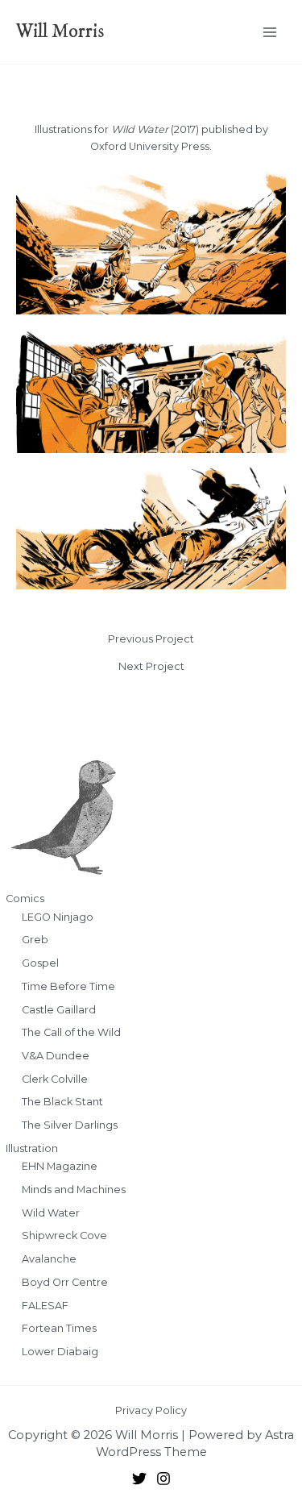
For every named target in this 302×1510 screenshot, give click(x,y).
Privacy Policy (151, 1410)
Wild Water (51, 1213)
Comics (25, 898)
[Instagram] (163, 1478)
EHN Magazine (59, 1166)
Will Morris (60, 31)
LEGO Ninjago (57, 917)
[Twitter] (139, 1478)
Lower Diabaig (60, 1352)
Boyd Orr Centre (65, 1282)
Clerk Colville (55, 1079)
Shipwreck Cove (64, 1235)
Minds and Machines (74, 1189)
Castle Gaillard (59, 1010)
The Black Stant (62, 1102)
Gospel (40, 963)
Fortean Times (59, 1328)
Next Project (151, 667)
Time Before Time (68, 986)
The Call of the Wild (71, 1032)
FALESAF (45, 1306)
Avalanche (49, 1259)
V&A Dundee (55, 1056)
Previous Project (151, 639)
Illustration (32, 1148)
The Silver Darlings (70, 1125)
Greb (35, 940)
